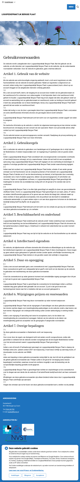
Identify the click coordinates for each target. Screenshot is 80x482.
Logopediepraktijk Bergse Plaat (19, 14)
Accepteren (40, 475)
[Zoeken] (77, 6)
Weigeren (27, 475)
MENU (71, 7)
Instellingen (15, 475)
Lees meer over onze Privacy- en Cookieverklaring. (26, 470)
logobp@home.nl (13, 412)
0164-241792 (10, 409)
